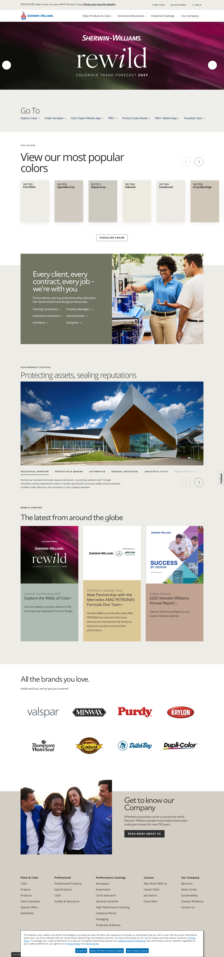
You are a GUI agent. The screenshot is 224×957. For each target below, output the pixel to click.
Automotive (97, 474)
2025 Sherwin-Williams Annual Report (169, 603)
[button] (178, 5)
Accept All (81, 950)
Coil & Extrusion (186, 474)
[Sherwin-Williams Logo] (37, 16)
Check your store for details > (99, 4)
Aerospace (211, 474)
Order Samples (54, 121)
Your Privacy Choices (137, 950)
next (198, 485)
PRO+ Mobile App (166, 121)
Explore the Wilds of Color (47, 600)
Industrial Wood (156, 474)
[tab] (98, 16)
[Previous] (6, 66)
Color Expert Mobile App (86, 121)
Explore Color (29, 121)
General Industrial (125, 474)
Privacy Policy (73, 943)
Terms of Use (92, 943)
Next (198, 164)
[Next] (212, 66)
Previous (186, 164)
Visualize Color (193, 121)
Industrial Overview (35, 474)
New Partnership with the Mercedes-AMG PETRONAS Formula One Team (111, 602)
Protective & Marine (69, 474)
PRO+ (111, 121)
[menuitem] (49, 312)
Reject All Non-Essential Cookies (106, 950)
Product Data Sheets (135, 121)
